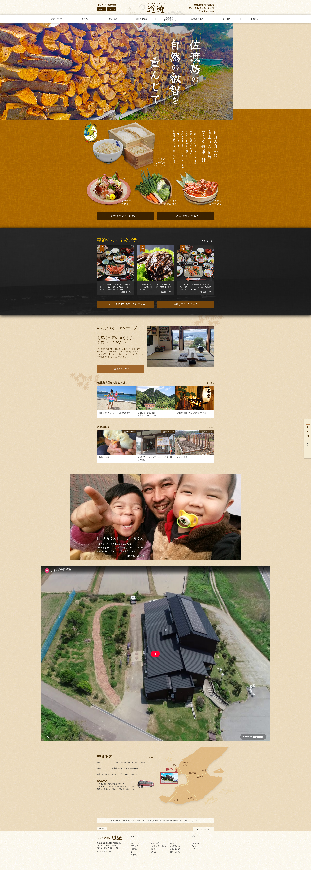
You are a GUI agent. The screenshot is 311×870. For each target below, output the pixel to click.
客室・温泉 (134, 846)
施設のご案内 (155, 843)
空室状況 (102, 9)
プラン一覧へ (209, 241)
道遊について (135, 843)
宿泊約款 (134, 855)
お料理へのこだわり (124, 215)
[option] (155, 71)
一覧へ (211, 383)
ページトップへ (204, 829)
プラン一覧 (111, 9)
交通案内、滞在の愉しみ (159, 846)
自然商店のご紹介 (176, 846)
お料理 (172, 843)
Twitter (194, 846)
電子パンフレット (308, 447)
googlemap (134, 768)
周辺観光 (153, 849)
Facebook (195, 843)
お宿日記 (134, 849)
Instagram (195, 849)
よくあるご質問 (175, 849)
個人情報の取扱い (176, 852)
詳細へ (151, 757)
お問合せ (153, 852)
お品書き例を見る (184, 215)
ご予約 (133, 852)
